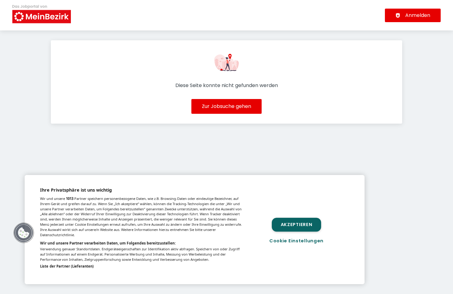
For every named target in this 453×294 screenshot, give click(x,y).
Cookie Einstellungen (296, 241)
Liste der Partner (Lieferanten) (67, 266)
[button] (24, 233)
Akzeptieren (296, 224)
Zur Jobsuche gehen (226, 106)
